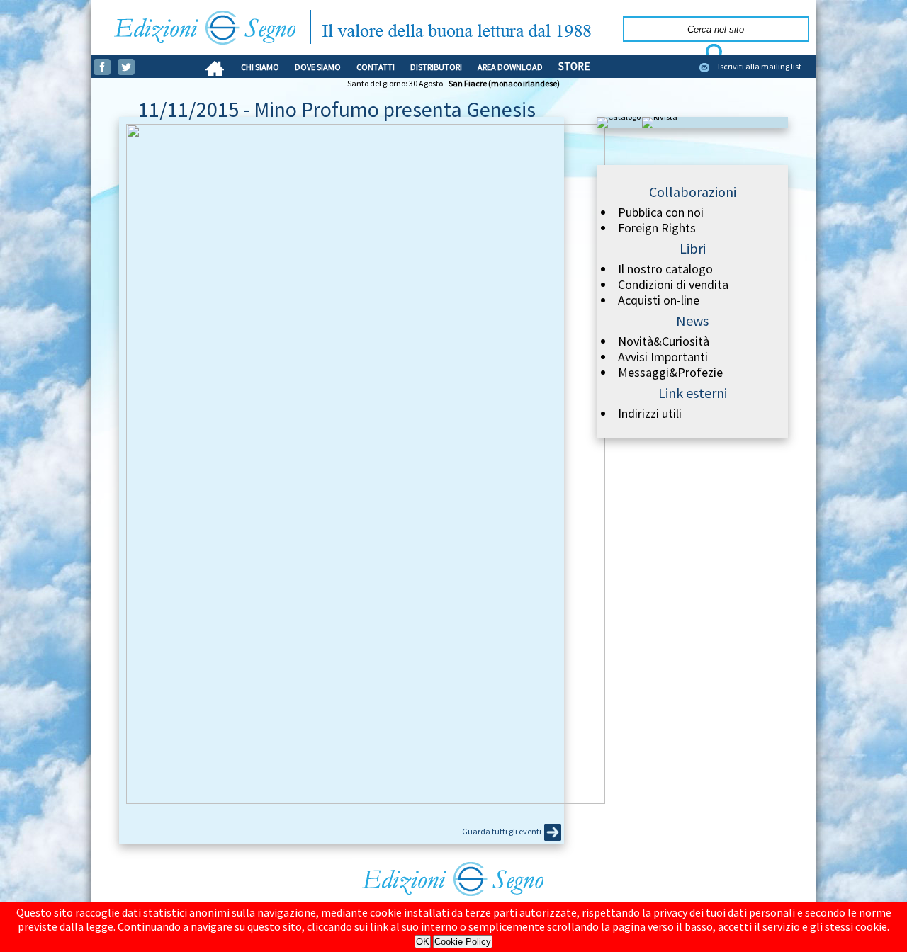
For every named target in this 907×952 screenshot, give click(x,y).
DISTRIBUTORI (436, 67)
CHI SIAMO (260, 67)
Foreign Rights (657, 228)
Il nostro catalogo (665, 269)
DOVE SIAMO (318, 67)
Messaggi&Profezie (670, 372)
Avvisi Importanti (663, 357)
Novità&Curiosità (663, 341)
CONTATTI (375, 67)
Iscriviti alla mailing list (759, 66)
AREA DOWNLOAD (510, 67)
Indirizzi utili (650, 413)
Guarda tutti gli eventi (501, 831)
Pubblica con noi (661, 212)
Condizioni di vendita (673, 285)
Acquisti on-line (658, 300)
